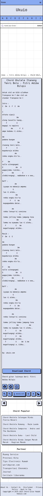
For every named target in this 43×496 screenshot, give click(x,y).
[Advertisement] (21, 51)
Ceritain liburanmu (13, 475)
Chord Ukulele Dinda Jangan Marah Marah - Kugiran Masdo (20, 441)
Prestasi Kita (10, 458)
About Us (4, 487)
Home (3, 2)
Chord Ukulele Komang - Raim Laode (20, 424)
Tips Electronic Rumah (15, 461)
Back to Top (26, 489)
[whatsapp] (16, 386)
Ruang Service (10, 454)
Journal (7, 472)
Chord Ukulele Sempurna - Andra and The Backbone (21, 430)
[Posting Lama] (39, 403)
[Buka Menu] (40, 2)
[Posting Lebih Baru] (3, 403)
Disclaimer (28, 487)
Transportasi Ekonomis (15, 468)
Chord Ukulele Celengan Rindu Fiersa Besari (18, 418)
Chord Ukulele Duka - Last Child (19, 435)
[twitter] (10, 386)
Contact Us (16, 487)
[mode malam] (38, 393)
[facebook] (4, 386)
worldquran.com (11, 465)
